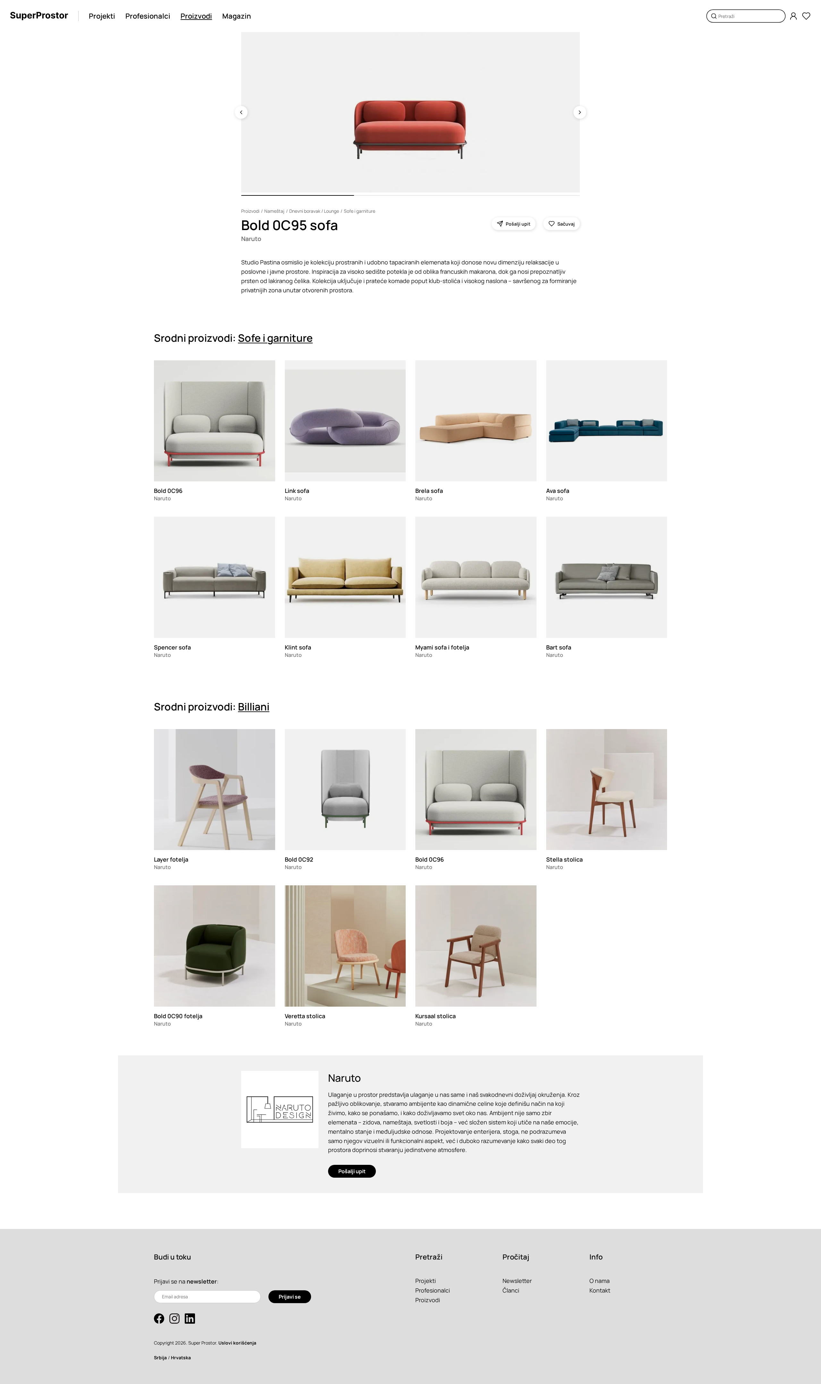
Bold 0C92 (299, 859)
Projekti (102, 16)
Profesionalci (147, 16)
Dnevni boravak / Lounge (314, 211)
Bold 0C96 (168, 490)
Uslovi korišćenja (237, 1343)
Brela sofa (429, 490)
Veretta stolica (305, 1016)
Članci (511, 1290)
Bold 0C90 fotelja (178, 1016)
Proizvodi (196, 16)
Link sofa (297, 490)
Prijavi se (290, 1296)
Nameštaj (274, 211)
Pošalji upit (352, 1171)
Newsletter (517, 1281)
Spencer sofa (172, 647)
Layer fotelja (171, 859)
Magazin (236, 16)
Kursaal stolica (435, 1016)
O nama (599, 1281)
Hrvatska (181, 1357)
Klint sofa (298, 647)
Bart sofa (558, 647)
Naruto (251, 239)
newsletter (202, 1281)
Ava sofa (557, 490)
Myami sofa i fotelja (442, 647)
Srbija (160, 1357)
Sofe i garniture (359, 211)
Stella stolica (564, 859)
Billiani (253, 707)
